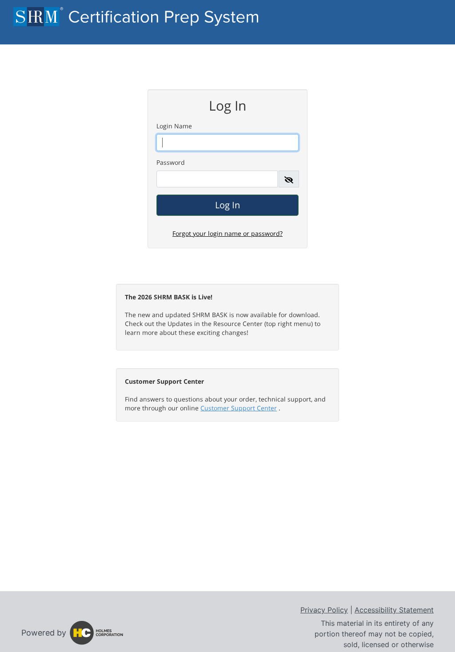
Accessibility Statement (394, 609)
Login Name (174, 126)
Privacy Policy (324, 609)
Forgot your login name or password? (227, 233)
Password (170, 162)
